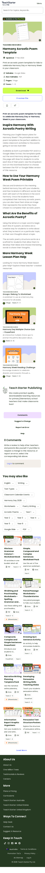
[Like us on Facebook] (12, 843)
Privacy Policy (29, 853)
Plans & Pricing (9, 791)
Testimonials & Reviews (13, 774)
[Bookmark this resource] (7, 105)
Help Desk (7, 822)
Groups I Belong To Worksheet (17, 294)
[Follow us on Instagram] (8, 843)
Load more (21, 750)
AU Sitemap (18, 858)
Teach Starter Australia (13, 800)
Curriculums (8, 795)
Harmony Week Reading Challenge (19, 367)
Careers (7, 779)
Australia (13, 849)
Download (21, 90)
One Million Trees (11, 769)
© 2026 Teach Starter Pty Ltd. (23, 862)
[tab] (22, 415)
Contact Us (8, 826)
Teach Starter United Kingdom (17, 809)
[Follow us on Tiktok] (5, 843)
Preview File (22, 98)
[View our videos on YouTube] (16, 843)
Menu (39, 3)
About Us (7, 765)
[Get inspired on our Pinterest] (19, 843)
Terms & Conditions (28, 849)
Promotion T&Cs (14, 853)
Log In (29, 858)
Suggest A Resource (12, 831)
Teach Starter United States (16, 805)
